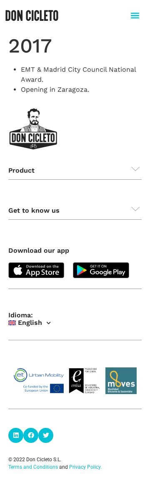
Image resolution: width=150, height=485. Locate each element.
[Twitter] (45, 435)
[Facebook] (30, 435)
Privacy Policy (84, 467)
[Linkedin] (15, 435)
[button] (135, 15)
